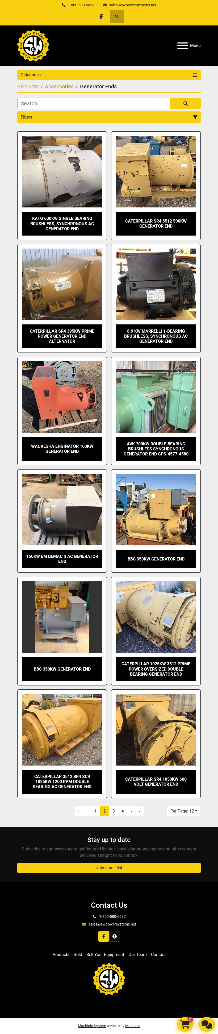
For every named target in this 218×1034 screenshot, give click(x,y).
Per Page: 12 (182, 811)
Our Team (137, 954)
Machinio (132, 1026)
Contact (158, 954)
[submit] (185, 103)
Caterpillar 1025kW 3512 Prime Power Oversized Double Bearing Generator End (155, 668)
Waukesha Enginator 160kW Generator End (62, 449)
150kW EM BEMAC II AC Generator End (62, 559)
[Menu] (182, 45)
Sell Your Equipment (105, 954)
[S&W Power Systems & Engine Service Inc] (109, 978)
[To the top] (114, 936)
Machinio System (92, 1026)
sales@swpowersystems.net (132, 5)
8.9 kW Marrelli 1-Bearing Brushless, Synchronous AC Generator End (156, 336)
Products (61, 954)
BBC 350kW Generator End (156, 559)
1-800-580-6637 (81, 5)
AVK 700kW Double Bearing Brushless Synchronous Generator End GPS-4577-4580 (156, 449)
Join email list (109, 867)
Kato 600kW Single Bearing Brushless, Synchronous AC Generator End (62, 223)
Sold (78, 954)
